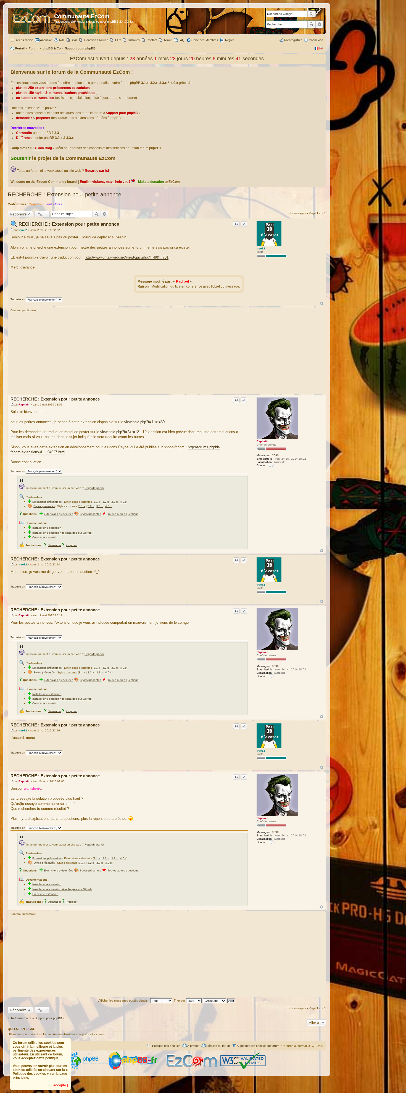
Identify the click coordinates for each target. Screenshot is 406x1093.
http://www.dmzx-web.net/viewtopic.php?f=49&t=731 (126, 257)
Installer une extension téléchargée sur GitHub (62, 532)
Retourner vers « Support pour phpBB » (37, 1018)
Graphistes (36, 204)
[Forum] (31, 21)
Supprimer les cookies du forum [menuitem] (258, 1045)
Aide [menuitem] (62, 40)
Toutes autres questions (123, 513)
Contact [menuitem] (152, 40)
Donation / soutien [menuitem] (96, 40)
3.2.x (105, 501)
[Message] (12, 229)
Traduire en (17, 299)
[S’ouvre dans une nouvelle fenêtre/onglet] (88, 1068)
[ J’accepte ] (58, 1085)
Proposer (71, 545)
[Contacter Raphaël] (271, 465)
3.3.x (114, 501)
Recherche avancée (319, 24)
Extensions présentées (47, 501)
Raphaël (262, 441)
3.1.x (97, 501)
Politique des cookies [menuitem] (166, 1045)
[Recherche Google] (311, 13)
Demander (54, 545)
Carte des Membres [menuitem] (204, 40)
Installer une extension (46, 527)
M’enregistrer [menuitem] (293, 40)
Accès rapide (24, 40)
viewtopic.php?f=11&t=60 (144, 422)
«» (182, 281)
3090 (275, 455)
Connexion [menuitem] (316, 40)
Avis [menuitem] (74, 40)
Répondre (18, 214)
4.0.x (123, 501)
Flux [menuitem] (118, 40)
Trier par (180, 1000)
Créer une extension (45, 537)
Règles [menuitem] (229, 40)
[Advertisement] (166, 353)
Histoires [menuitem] (134, 40)
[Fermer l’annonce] (321, 71)
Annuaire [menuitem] (46, 40)
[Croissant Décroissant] (214, 1000)
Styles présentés (44, 506)
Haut (321, 303)
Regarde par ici (94, 487)
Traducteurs (53, 204)
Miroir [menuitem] (168, 40)
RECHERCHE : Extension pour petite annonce (64, 194)
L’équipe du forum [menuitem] (218, 1045)
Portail (20, 48)
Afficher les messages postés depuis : (124, 1000)
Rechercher (311, 24)
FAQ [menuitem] (181, 40)
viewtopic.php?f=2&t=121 (120, 432)
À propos (193, 1045)
